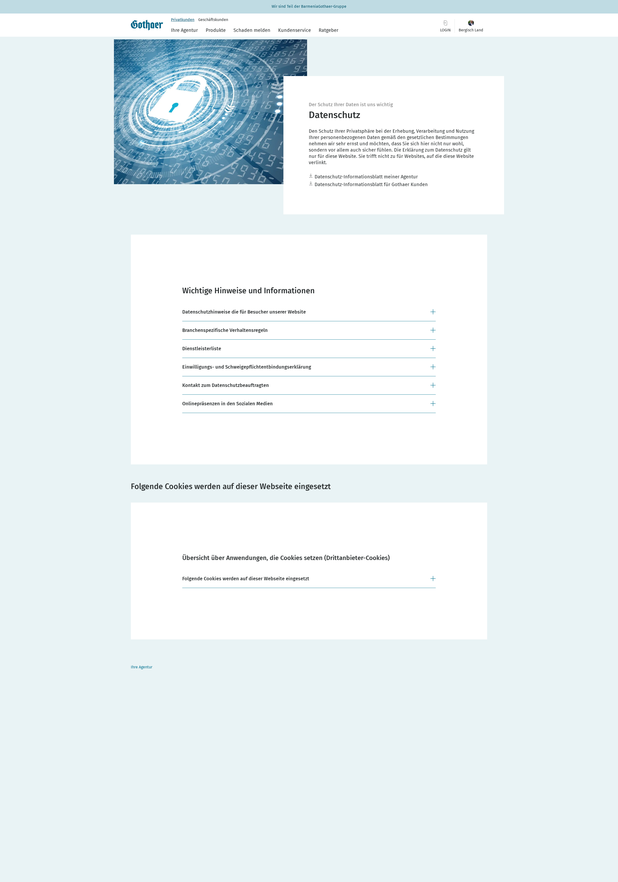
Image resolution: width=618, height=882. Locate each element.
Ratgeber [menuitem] (328, 30)
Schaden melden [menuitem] (251, 30)
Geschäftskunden (213, 19)
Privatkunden (182, 19)
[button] (471, 26)
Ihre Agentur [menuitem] (184, 30)
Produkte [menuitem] (216, 30)
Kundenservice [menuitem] (294, 30)
